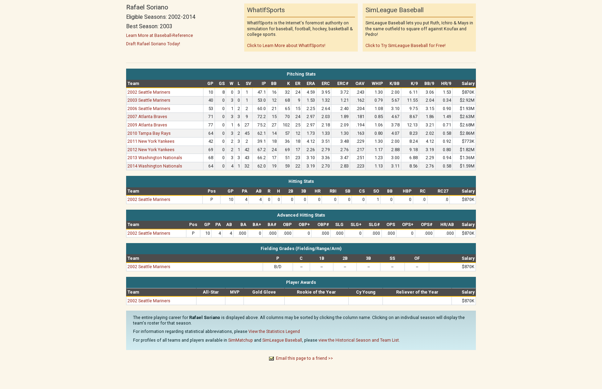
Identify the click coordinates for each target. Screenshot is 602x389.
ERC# (343, 83)
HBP (407, 191)
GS (222, 83)
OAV (359, 83)
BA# (272, 224)
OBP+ (304, 224)
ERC (326, 83)
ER (297, 83)
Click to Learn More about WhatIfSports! (286, 45)
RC (423, 191)
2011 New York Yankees (151, 141)
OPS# (427, 224)
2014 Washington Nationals (155, 166)
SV (248, 83)
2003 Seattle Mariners (149, 100)
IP (264, 83)
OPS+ (408, 224)
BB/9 (429, 83)
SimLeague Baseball (282, 340)
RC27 (443, 191)
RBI (333, 191)
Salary (468, 83)
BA (243, 224)
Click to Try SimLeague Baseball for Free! (405, 45)
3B (303, 191)
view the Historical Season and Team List (358, 340)
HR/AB (447, 224)
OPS (390, 224)
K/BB (394, 83)
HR (318, 191)
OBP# (323, 224)
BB (274, 83)
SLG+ (356, 224)
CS (362, 191)
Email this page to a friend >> (304, 358)
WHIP (377, 83)
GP (210, 83)
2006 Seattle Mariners (149, 108)
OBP (287, 224)
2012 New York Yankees (151, 149)
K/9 (414, 83)
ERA (311, 83)
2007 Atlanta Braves (147, 116)
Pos (212, 191)
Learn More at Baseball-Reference (159, 35)
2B (290, 191)
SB (347, 191)
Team (133, 83)
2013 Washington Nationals (155, 157)
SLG (339, 224)
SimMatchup (240, 340)
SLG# (374, 224)
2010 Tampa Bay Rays (149, 133)
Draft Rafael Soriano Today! (153, 43)
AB (259, 191)
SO (376, 191)
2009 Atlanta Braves (147, 124)
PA (244, 191)
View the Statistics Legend (274, 331)
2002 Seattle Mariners (149, 92)
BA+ (257, 224)
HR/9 (446, 83)
